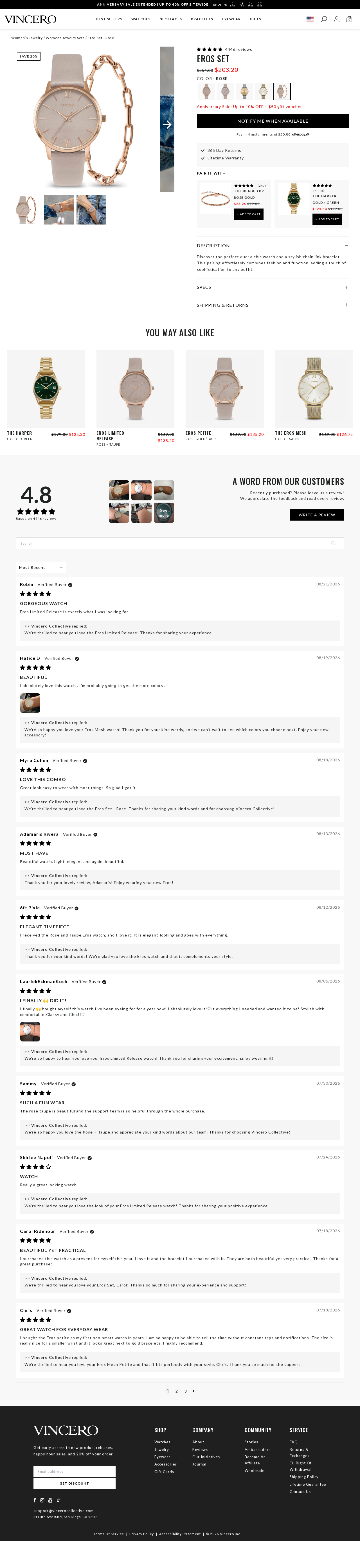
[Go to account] (336, 19)
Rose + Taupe (108, 444)
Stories (251, 1442)
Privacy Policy (141, 1534)
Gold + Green (325, 202)
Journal (199, 1464)
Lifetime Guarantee (308, 1484)
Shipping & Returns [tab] (223, 305)
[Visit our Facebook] (35, 1500)
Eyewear (162, 1457)
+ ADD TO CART (248, 214)
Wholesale (254, 1470)
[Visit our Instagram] (42, 1500)
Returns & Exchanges (299, 1452)
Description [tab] (213, 245)
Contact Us (300, 1491)
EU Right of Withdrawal (301, 1466)
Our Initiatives (206, 1457)
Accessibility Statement (180, 1534)
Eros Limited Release (110, 435)
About (198, 1442)
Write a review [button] (317, 514)
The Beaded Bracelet (251, 191)
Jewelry (161, 1449)
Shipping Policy (304, 1476)
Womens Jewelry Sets (65, 38)
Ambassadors (258, 1449)
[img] (35, 594)
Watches (162, 1442)
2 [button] (177, 1391)
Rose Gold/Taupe (202, 439)
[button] (210, 49)
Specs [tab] (204, 287)
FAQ (294, 1442)
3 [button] (185, 1391)
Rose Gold (244, 197)
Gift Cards (164, 1471)
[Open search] (324, 19)
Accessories (165, 1464)
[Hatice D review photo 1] (30, 703)
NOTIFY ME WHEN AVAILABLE (272, 120)
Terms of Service (108, 1534)
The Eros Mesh (291, 433)
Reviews (200, 1449)
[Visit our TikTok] (58, 1500)
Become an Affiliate (255, 1460)
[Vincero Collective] (30, 17)
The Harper (324, 196)
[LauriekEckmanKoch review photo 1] (30, 1032)
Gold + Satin (287, 439)
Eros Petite (198, 433)
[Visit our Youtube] (50, 1500)
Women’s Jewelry (27, 38)
